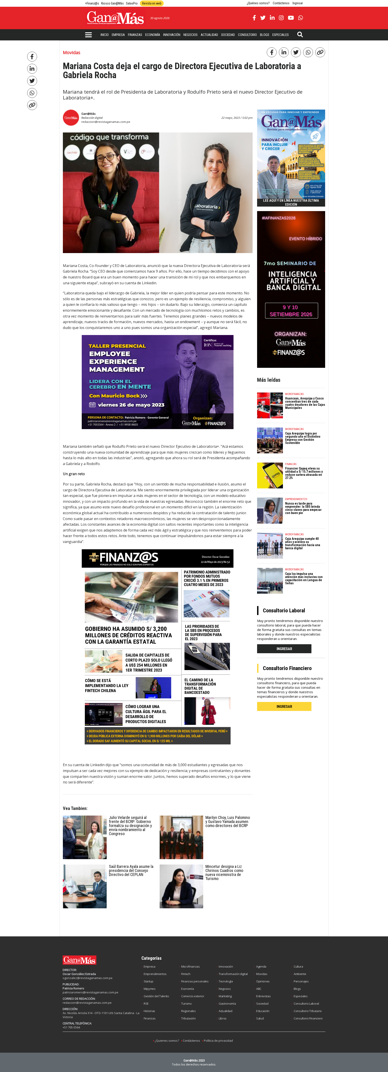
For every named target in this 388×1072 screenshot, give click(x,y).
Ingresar (298, 3)
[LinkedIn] (32, 69)
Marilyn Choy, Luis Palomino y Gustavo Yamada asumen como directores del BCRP (227, 821)
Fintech (185, 974)
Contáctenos (281, 3)
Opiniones (263, 981)
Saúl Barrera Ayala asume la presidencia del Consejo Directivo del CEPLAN (131, 870)
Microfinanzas (190, 966)
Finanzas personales (195, 981)
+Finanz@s (92, 3)
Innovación (171, 35)
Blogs (264, 35)
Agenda (261, 966)
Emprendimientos (155, 974)
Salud (260, 1018)
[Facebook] (32, 57)
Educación (262, 1011)
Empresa (118, 35)
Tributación (188, 1018)
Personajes (301, 981)
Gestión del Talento (156, 996)
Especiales (280, 35)
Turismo (186, 1003)
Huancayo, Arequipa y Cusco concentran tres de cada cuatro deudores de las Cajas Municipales (305, 403)
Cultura (298, 966)
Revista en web (151, 3)
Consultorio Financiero (308, 1018)
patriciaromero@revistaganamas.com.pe (90, 992)
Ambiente (300, 974)
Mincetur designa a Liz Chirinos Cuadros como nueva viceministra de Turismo (224, 872)
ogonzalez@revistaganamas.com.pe (87, 978)
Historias (149, 1011)
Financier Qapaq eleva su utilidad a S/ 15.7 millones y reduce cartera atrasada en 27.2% (304, 473)
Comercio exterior (192, 996)
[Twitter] (32, 81)
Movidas (261, 974)
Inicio (105, 35)
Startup (148, 981)
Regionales (188, 1011)
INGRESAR (284, 649)
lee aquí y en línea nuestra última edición (291, 203)
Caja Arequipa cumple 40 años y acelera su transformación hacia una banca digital (302, 543)
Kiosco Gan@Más (112, 3)
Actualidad (209, 35)
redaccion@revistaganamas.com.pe (105, 122)
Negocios (190, 35)
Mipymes (150, 989)
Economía (152, 35)
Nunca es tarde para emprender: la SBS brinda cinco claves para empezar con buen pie (303, 508)
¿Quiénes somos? (258, 3)
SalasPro (132, 3)
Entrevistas (263, 996)
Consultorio (247, 35)
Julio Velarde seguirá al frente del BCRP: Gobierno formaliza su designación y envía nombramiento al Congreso (130, 825)
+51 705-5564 (71, 1027)
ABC (258, 989)
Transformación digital (233, 974)
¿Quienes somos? (167, 1041)
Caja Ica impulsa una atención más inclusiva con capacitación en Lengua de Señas (304, 578)
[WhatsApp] (32, 93)
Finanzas (135, 35)
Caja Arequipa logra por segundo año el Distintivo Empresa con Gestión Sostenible (302, 438)
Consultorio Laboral (306, 1003)
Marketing (225, 996)
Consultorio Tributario (308, 1011)
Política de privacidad (218, 1041)
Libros (223, 1018)
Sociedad (228, 35)
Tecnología (226, 981)
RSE (146, 1003)
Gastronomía (227, 1003)
